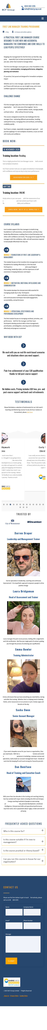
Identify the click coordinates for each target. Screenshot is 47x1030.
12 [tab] (40, 504)
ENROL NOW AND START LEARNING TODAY (23, 209)
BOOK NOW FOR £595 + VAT (23, 177)
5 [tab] (17, 504)
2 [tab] (7, 504)
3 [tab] (10, 504)
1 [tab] (4, 504)
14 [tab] (20, 507)
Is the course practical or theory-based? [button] (21, 851)
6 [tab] (20, 504)
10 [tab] (33, 504)
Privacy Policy (14, 996)
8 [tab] (27, 504)
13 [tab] (43, 504)
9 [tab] (30, 504)
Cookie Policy (24, 996)
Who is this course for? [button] (13, 831)
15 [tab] (23, 507)
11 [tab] (37, 504)
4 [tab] (14, 504)
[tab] (23, 831)
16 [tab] (27, 507)
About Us (6, 996)
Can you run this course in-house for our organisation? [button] (21, 860)
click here (30, 412)
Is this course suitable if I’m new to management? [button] (19, 841)
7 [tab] (23, 504)
